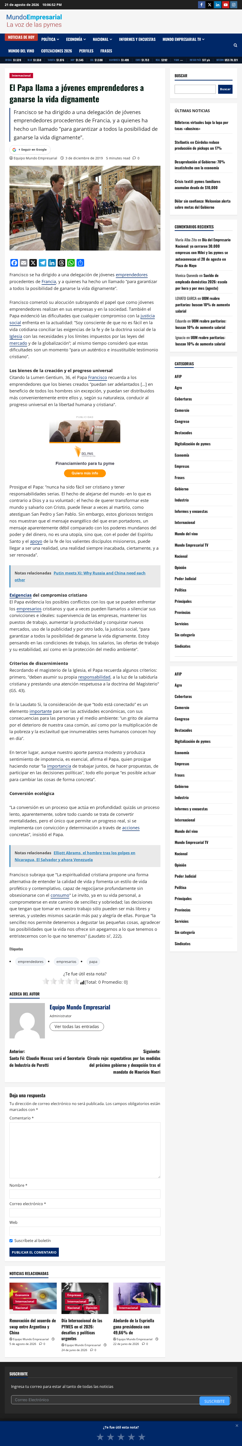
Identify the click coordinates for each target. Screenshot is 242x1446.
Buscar (181, 75)
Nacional (100, 39)
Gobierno (182, 489)
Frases (106, 51)
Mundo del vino (21, 51)
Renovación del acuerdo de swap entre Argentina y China (32, 1326)
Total (91, 982)
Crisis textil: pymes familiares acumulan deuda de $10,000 (197, 184)
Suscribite (214, 1401)
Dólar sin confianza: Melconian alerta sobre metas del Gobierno (202, 204)
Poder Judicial (185, 578)
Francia (49, 281)
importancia (59, 766)
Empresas (74, 1295)
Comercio (182, 410)
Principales (183, 601)
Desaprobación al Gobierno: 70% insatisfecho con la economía (200, 165)
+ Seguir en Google (32, 149)
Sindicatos (182, 646)
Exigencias (20, 595)
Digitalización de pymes (193, 444)
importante (41, 711)
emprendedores (132, 274)
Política (48, 39)
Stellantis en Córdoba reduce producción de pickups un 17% (198, 145)
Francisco (97, 377)
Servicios (182, 623)
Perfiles (86, 51)
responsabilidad (94, 677)
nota (100, 974)
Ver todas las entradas (77, 1026)
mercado (18, 343)
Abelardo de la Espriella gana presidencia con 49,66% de (133, 1326)
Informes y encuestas (137, 39)
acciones (131, 827)
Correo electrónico (27, 1203)
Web (13, 1222)
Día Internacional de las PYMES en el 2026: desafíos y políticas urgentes (81, 1329)
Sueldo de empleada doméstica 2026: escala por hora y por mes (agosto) (201, 281)
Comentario (21, 1118)
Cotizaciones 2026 (56, 51)
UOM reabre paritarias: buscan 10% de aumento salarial (202, 304)
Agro (178, 387)
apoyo (36, 541)
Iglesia (15, 336)
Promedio (111, 982)
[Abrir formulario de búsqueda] (235, 45)
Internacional (21, 75)
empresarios (29, 609)
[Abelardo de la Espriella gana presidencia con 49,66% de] (136, 1298)
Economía (74, 39)
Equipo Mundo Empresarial (35, 158)
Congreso (182, 421)
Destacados (183, 432)
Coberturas (183, 399)
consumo (60, 895)
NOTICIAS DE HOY (21, 37)
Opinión (91, 1308)
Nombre (18, 1185)
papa (93, 961)
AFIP (178, 376)
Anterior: (47, 1058)
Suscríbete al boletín (32, 1240)
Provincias (182, 612)
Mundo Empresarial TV (182, 39)
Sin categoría (185, 635)
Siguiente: (123, 1061)
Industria (182, 500)
